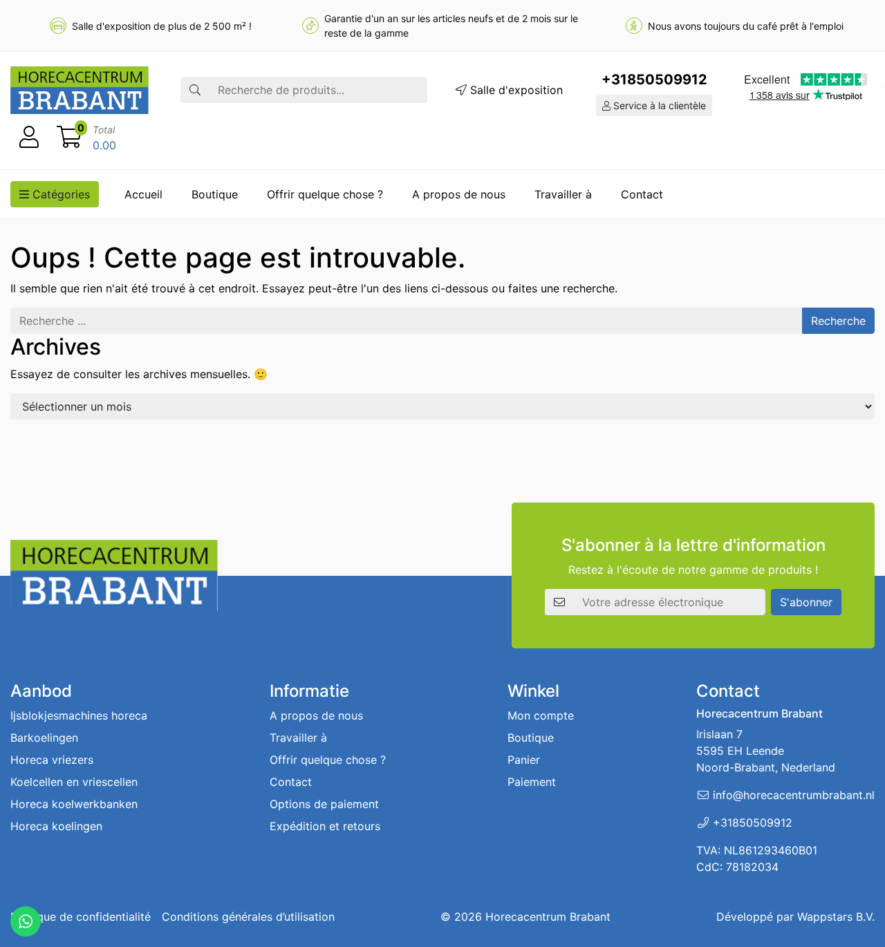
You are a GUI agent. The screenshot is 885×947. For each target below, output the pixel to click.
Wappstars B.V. (836, 916)
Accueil (143, 194)
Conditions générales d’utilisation (248, 916)
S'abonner (806, 602)
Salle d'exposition (515, 90)
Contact (642, 194)
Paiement (531, 782)
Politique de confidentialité (80, 916)
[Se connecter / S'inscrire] (29, 137)
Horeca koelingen (56, 826)
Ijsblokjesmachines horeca (78, 715)
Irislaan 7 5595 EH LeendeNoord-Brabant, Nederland (765, 750)
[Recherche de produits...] (194, 90)
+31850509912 (654, 79)
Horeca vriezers (51, 760)
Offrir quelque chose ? (325, 194)
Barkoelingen (44, 737)
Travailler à (563, 194)
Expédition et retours (325, 826)
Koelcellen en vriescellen (74, 782)
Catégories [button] (59, 194)
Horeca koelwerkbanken (74, 804)
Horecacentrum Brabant (548, 916)
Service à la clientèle (658, 105)
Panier (523, 760)
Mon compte (540, 715)
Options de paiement (324, 804)
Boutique (215, 194)
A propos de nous (458, 194)
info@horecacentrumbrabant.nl (794, 795)
